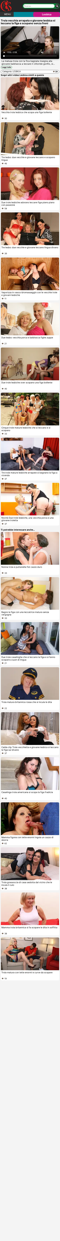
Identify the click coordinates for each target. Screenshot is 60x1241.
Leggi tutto (6, 67)
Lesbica (46, 14)
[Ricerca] (57, 6)
